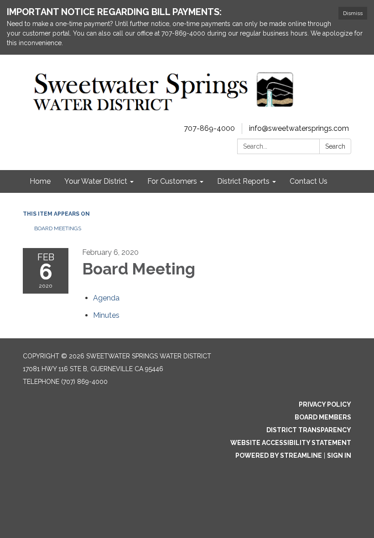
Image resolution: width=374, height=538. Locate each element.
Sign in (339, 455)
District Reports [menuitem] (243, 181)
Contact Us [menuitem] (308, 181)
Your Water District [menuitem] (95, 181)
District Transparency (308, 430)
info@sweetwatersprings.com (299, 128)
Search (335, 146)
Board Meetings (57, 228)
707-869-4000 (209, 128)
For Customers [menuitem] (172, 181)
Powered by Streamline (278, 455)
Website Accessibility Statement (290, 442)
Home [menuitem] (40, 181)
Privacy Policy (325, 404)
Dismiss (353, 13)
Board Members (323, 417)
